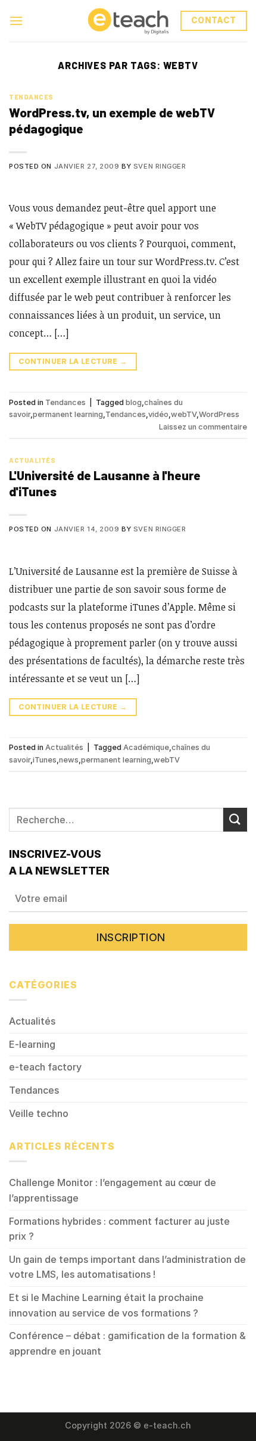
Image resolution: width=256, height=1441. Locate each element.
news (69, 759)
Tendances (31, 97)
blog (134, 402)
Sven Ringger (159, 166)
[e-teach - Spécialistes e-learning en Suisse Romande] (128, 21)
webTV (183, 414)
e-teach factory (45, 1067)
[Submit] (235, 819)
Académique (146, 747)
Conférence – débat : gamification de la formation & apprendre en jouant (127, 1343)
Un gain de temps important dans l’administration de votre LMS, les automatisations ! (127, 1267)
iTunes (45, 759)
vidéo (158, 414)
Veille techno (38, 1113)
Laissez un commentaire (203, 426)
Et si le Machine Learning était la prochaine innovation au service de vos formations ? (106, 1305)
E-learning (32, 1044)
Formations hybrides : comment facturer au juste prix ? (119, 1229)
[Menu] (16, 20)
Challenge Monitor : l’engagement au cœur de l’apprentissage (112, 1190)
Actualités (32, 460)
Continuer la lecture (72, 361)
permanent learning (68, 414)
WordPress (219, 414)
